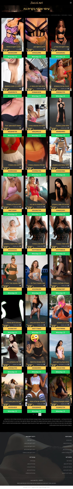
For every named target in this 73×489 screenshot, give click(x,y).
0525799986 (60, 328)
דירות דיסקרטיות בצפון (30, 443)
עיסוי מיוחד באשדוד (62, 244)
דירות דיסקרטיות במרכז (29, 446)
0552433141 (12, 250)
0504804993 (60, 131)
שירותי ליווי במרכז (67, 467)
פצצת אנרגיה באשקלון (61, 86)
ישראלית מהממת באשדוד (36, 165)
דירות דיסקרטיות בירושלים (29, 452)
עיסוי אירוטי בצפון (68, 443)
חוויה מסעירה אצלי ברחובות (36, 283)
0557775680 (36, 328)
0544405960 (60, 171)
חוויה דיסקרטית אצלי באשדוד (60, 47)
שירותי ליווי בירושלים (67, 473)
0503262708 (36, 210)
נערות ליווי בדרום (31, 470)
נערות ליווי (32, 461)
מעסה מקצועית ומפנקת (61, 401)
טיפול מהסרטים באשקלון (61, 165)
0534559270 (12, 92)
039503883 (12, 289)
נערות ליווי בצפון (31, 464)
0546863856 (36, 92)
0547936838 (60, 250)
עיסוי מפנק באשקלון (62, 126)
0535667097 (60, 289)
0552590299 (36, 289)
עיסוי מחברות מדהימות (37, 362)
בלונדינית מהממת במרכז (37, 126)
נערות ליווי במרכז (31, 467)
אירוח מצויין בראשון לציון (61, 362)
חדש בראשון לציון (39, 47)
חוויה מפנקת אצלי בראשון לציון (12, 283)
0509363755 (60, 92)
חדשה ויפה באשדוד (14, 165)
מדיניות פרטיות (20, 483)
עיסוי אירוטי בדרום (55, 15)
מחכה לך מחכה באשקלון (13, 86)
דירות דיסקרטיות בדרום (29, 449)
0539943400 (12, 171)
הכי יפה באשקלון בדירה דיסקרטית (12, 362)
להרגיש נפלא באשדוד (13, 204)
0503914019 (12, 407)
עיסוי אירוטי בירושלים (67, 452)
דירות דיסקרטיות (31, 440)
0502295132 (36, 131)
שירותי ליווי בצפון (68, 464)
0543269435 (36, 407)
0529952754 (60, 407)
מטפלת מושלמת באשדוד (60, 283)
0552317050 (60, 368)
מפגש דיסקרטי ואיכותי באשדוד (12, 47)
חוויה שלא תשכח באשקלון (12, 244)
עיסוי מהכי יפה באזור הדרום (36, 86)
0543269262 (60, 53)
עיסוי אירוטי (64, 15)
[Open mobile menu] (71, 2)
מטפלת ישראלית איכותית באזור (36, 401)
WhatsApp (59, 57)
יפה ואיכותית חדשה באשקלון (36, 204)
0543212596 (36, 53)
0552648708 (12, 131)
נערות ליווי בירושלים (30, 473)
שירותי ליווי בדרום (68, 470)
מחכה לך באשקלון (63, 323)
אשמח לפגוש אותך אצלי (13, 126)
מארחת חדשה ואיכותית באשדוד (12, 323)
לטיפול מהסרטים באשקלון (36, 323)
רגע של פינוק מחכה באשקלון (12, 401)
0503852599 (12, 53)
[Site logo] (36, 2)
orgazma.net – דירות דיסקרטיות (30, 487)
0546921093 (60, 210)
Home (70, 15)
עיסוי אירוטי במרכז (67, 446)
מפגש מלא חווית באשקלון (60, 204)
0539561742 (36, 171)
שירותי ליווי (69, 461)
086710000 (12, 210)
